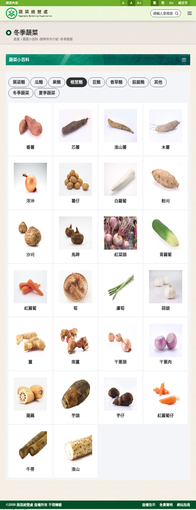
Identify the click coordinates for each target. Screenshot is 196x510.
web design (8, 508)
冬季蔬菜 (66, 39)
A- (123, 3)
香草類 (116, 82)
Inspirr (25, 508)
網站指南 (183, 504)
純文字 (183, 3)
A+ (139, 3)
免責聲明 (166, 504)
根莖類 (76, 82)
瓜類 (39, 82)
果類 (57, 82)
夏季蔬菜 (47, 93)
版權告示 (148, 504)
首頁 (17, 39)
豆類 (96, 82)
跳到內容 (12, 3)
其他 (158, 82)
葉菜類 (19, 82)
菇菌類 (138, 82)
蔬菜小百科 (30, 39)
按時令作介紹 (49, 39)
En (171, 3)
